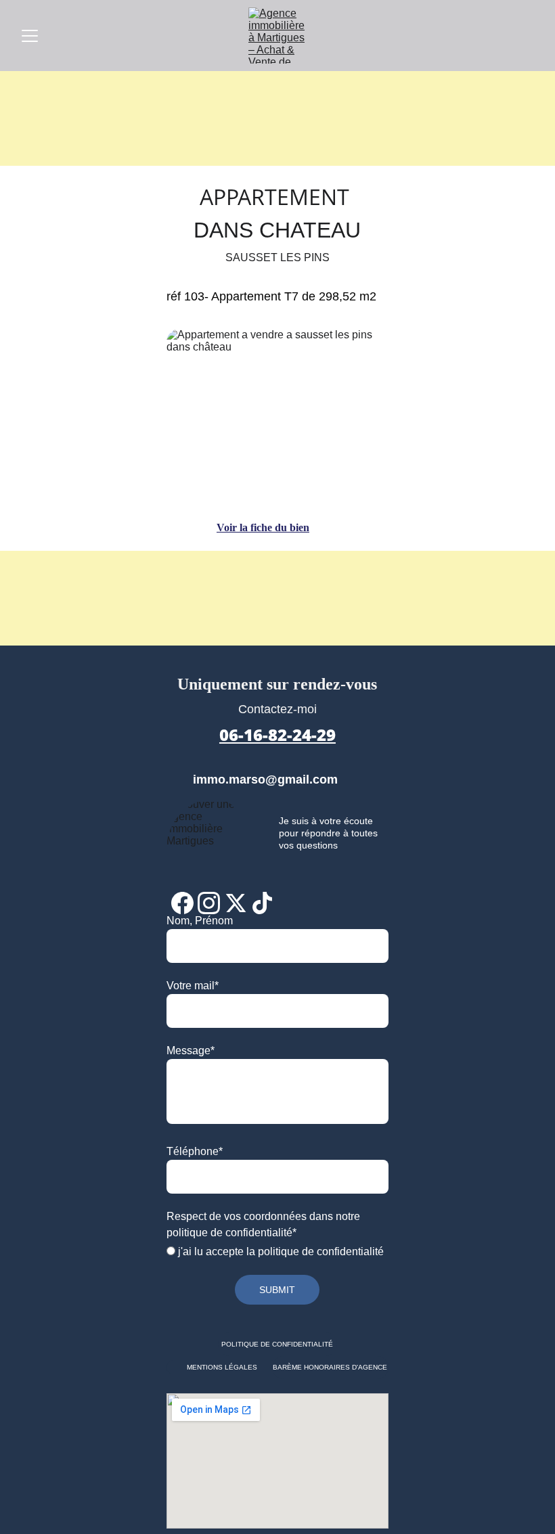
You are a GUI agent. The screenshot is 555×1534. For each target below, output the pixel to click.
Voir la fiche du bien (263, 527)
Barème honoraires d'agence (330, 1367)
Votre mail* (192, 985)
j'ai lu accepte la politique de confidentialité (279, 1251)
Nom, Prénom (199, 920)
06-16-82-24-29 (277, 734)
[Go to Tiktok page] (262, 903)
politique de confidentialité (277, 1344)
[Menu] (30, 36)
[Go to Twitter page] (236, 903)
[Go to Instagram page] (209, 903)
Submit (277, 1289)
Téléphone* (194, 1151)
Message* (190, 1050)
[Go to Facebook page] (182, 903)
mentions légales (222, 1367)
